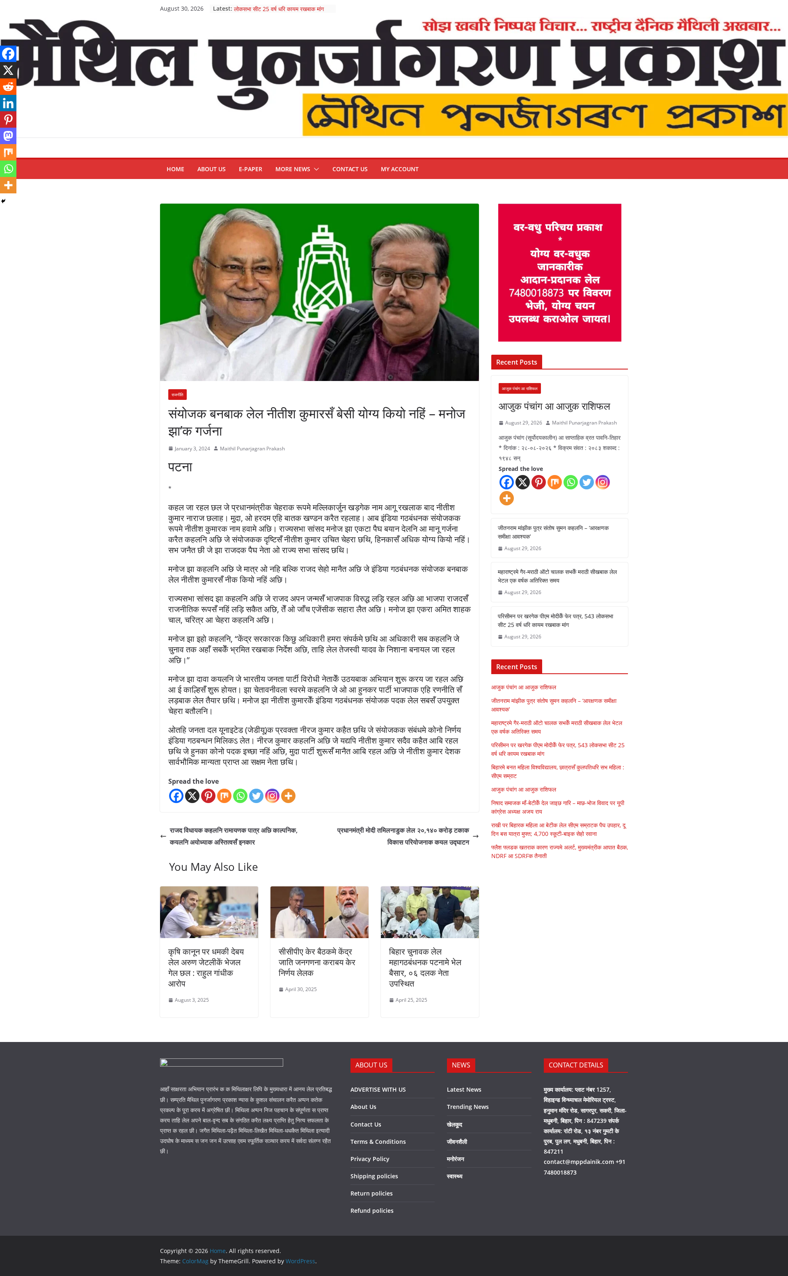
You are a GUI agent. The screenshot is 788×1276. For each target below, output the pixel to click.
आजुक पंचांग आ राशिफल (520, 388)
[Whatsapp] (240, 796)
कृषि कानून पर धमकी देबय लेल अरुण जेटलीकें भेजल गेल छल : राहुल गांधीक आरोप (206, 967)
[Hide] (3, 201)
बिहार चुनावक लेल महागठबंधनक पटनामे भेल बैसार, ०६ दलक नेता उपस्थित (425, 967)
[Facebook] (176, 796)
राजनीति (177, 394)
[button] (314, 169)
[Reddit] (8, 86)
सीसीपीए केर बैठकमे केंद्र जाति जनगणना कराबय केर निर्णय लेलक (317, 962)
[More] (288, 796)
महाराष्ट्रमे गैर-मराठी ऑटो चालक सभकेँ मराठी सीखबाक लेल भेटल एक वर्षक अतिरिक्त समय (557, 576)
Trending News (468, 1107)
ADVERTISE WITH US (378, 1089)
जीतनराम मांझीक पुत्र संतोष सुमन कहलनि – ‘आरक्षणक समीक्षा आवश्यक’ (553, 532)
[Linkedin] (8, 103)
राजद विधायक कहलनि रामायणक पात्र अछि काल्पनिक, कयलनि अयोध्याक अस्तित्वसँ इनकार (234, 836)
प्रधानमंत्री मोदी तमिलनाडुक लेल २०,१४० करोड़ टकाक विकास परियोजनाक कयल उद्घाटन (403, 836)
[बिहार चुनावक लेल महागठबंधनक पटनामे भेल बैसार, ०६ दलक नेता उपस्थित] (430, 892)
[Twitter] (256, 796)
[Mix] (224, 796)
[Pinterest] (208, 796)
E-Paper (250, 169)
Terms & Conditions (378, 1141)
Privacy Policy (369, 1159)
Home (175, 169)
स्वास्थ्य (455, 1176)
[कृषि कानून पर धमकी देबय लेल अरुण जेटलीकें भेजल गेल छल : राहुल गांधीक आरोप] (209, 892)
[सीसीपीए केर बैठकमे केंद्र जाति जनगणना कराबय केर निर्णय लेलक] (319, 892)
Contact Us (350, 169)
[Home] (394, 22)
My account (400, 169)
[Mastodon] (8, 136)
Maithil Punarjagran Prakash (252, 448)
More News (292, 169)
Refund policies (372, 1210)
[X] (192, 796)
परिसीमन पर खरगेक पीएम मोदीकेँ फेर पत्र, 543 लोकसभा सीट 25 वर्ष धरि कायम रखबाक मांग (282, 13)
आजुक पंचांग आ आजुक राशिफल (554, 406)
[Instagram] (272, 796)
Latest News (464, 1089)
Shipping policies (374, 1176)
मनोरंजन (455, 1159)
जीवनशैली (457, 1141)
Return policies (371, 1193)
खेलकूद (454, 1124)
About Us (211, 169)
